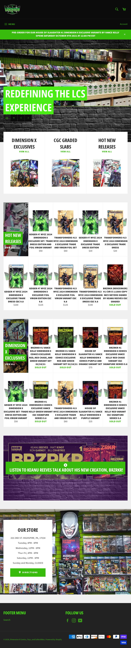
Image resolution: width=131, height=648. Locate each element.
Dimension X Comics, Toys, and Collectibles (27, 639)
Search (6, 620)
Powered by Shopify (54, 639)
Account (124, 24)
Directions (29, 572)
